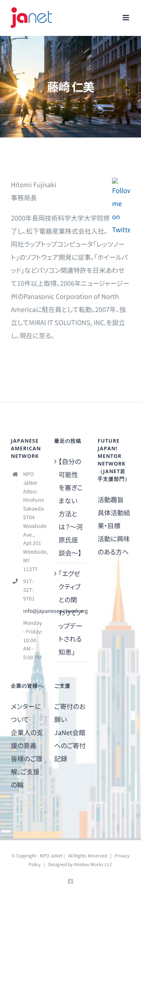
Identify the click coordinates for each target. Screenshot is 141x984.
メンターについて (26, 712)
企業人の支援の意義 (27, 738)
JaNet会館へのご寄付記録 (70, 745)
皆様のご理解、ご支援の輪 (26, 771)
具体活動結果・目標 (114, 519)
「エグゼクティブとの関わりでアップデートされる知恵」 (71, 612)
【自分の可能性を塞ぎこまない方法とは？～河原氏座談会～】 (71, 506)
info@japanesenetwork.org (33, 610)
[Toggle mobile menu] (126, 17)
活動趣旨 (111, 499)
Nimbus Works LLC (93, 864)
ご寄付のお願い (69, 712)
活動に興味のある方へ (114, 545)
